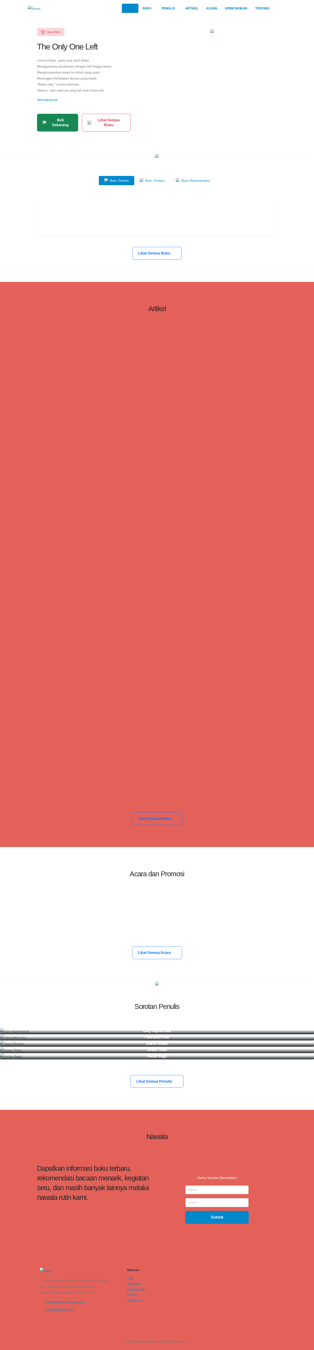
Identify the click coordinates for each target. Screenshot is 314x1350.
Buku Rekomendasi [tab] (195, 180)
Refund (132, 1295)
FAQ (130, 1278)
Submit (217, 1217)
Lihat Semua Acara (155, 953)
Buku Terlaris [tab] (119, 180)
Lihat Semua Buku (109, 122)
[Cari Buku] (281, 8)
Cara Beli (133, 1284)
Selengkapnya (47, 100)
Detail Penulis (155, 1033)
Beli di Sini (157, 223)
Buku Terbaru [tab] (154, 180)
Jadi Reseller (136, 1289)
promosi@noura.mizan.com (65, 1302)
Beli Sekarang (60, 122)
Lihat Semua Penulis (154, 1081)
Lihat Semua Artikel (154, 819)
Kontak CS (135, 1300)
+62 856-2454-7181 (59, 1310)
